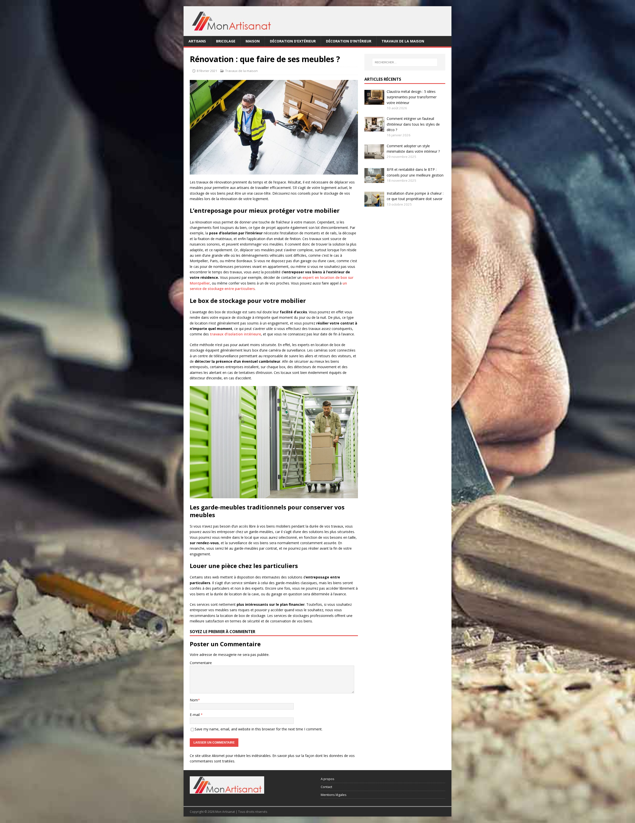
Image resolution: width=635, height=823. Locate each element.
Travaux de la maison (402, 41)
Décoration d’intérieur (348, 41)
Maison (253, 41)
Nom (194, 700)
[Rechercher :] (404, 62)
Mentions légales (334, 794)
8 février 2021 (207, 71)
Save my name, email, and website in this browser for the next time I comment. (258, 729)
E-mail (195, 714)
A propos (327, 779)
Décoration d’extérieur (293, 41)
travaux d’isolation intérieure (235, 334)
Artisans (197, 41)
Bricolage (225, 41)
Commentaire (201, 662)
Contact (326, 787)
